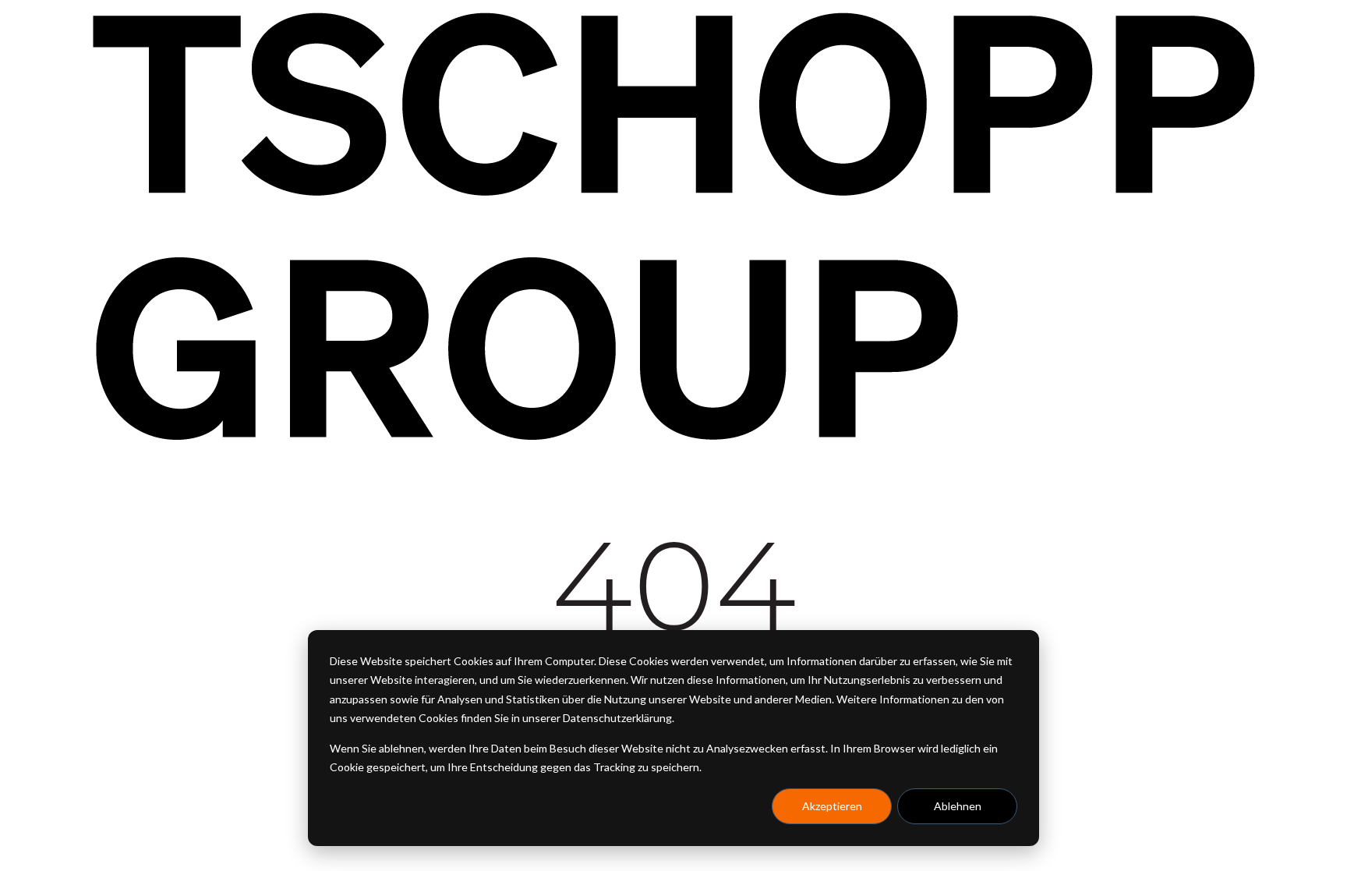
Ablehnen (957, 806)
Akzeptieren (832, 806)
